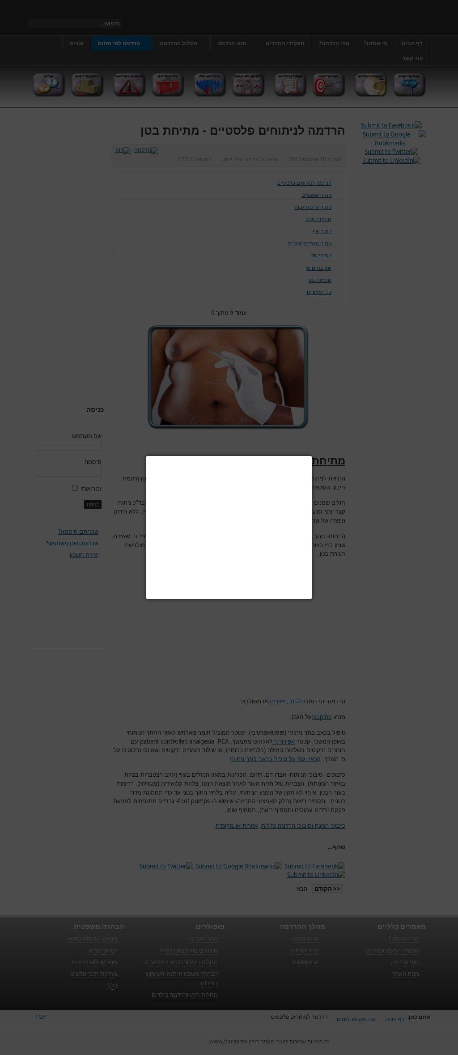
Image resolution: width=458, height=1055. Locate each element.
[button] (311, 456)
